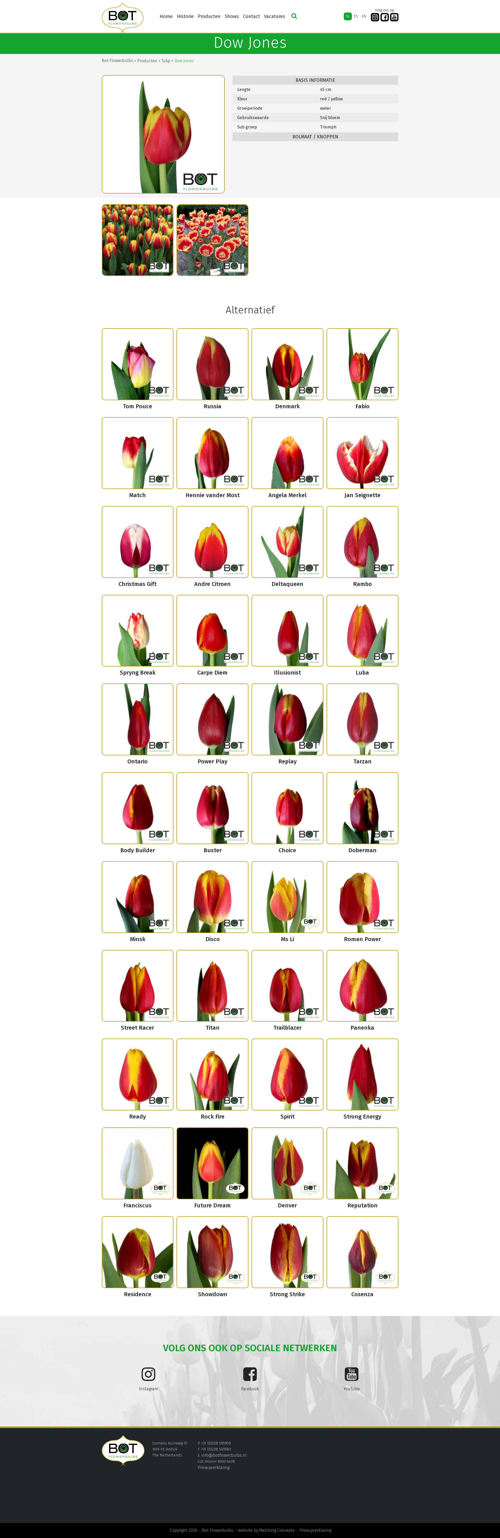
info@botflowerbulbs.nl (224, 1455)
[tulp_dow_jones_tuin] (212, 240)
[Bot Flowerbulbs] (122, 18)
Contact (251, 16)
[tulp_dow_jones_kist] (137, 240)
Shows (232, 16)
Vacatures (274, 16)
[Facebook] (385, 17)
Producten (209, 16)
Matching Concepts (277, 1530)
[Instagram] (375, 17)
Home (166, 16)
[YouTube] (394, 17)
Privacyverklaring (213, 1467)
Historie (185, 16)
